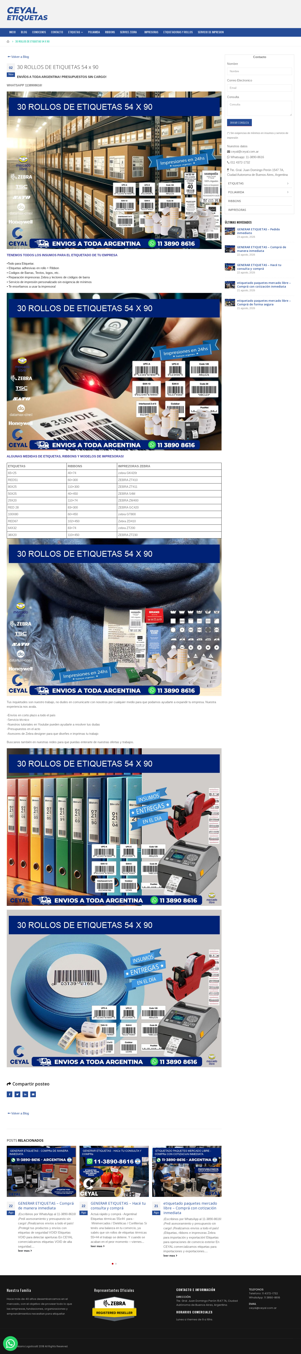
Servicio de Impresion (211, 32)
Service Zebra (128, 32)
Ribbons (110, 32)
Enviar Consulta (239, 122)
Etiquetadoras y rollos (178, 32)
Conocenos (39, 32)
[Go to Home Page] (8, 41)
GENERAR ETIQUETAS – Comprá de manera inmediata (261, 249)
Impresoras (151, 32)
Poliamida (94, 32)
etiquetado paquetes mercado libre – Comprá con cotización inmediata (117, 1208)
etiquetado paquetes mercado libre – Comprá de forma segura (191, 1205)
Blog (24, 32)
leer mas (24, 1246)
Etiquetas (74, 32)
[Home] (27, 14)
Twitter (17, 1094)
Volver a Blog (19, 56)
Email (33, 1094)
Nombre (232, 63)
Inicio (12, 32)
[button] (112, 1264)
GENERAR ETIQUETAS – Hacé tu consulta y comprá (45, 1205)
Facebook (9, 1094)
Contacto (57, 32)
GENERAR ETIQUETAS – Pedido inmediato (258, 231)
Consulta (233, 97)
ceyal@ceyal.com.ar (263, 1308)
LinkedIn (25, 1094)
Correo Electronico (239, 80)
